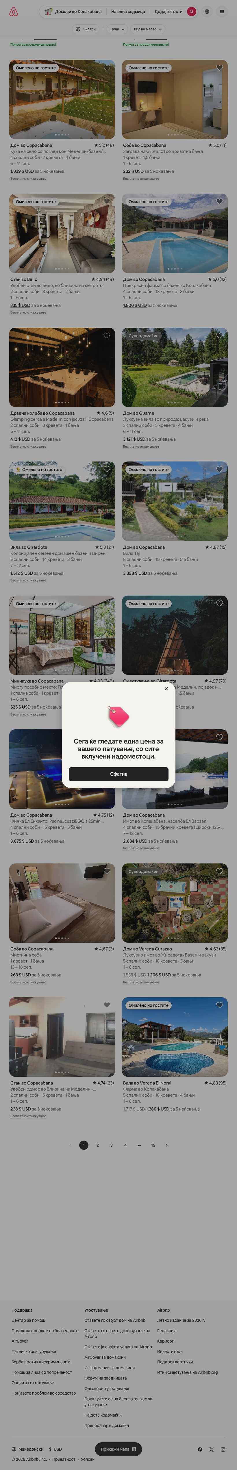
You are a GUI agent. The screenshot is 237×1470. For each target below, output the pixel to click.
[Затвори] (166, 688)
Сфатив (118, 774)
